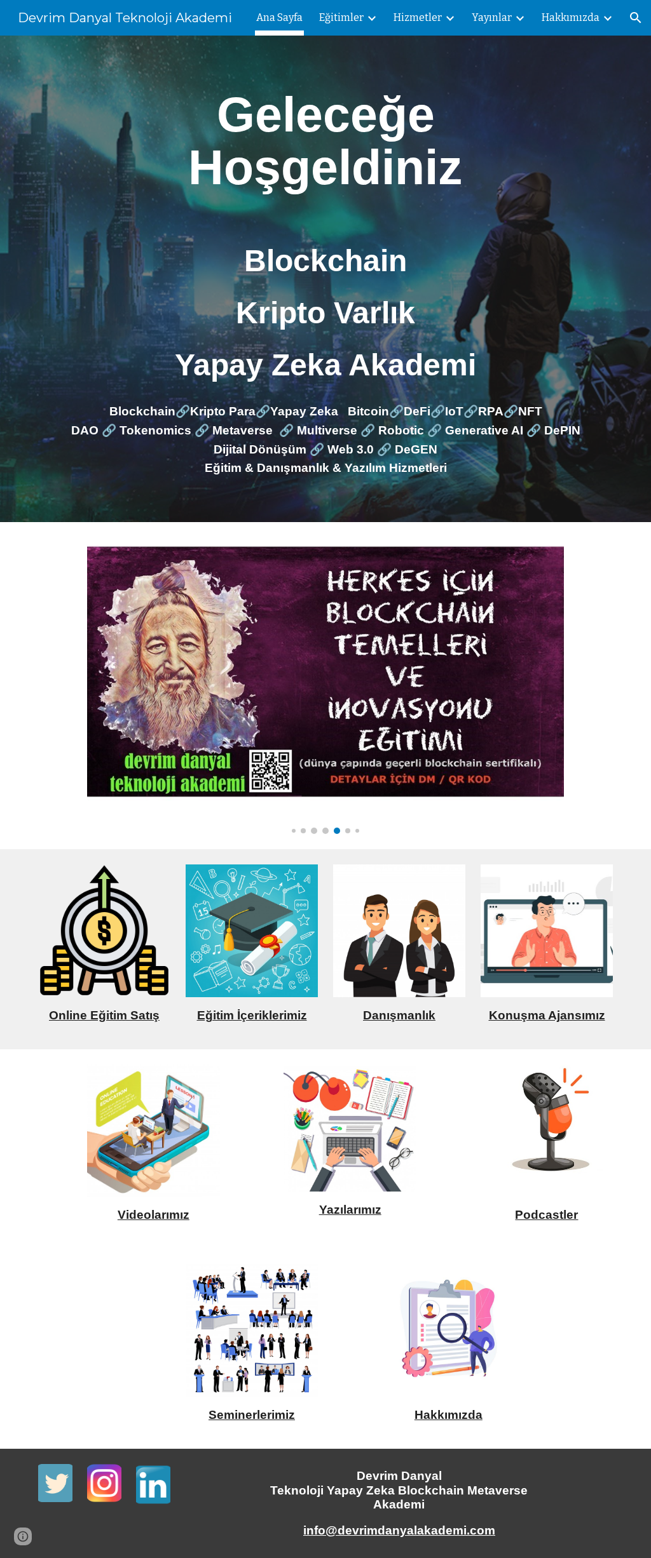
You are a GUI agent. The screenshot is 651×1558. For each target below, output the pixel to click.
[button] (635, 18)
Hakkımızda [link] (571, 17)
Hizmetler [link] (418, 17)
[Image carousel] (325, 685)
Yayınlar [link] (492, 17)
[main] (325, 141)
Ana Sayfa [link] (279, 17)
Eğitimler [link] (341, 17)
